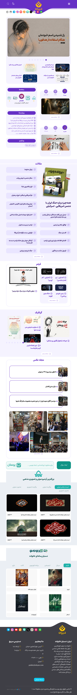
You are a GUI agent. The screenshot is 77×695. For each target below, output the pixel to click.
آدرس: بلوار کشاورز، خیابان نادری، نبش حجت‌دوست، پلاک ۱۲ (34, 650)
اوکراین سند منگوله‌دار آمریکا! (23, 232)
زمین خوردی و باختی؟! (61, 295)
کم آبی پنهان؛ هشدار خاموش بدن (16, 76)
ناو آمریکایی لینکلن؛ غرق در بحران (22, 195)
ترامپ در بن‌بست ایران (25, 225)
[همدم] (22, 96)
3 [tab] (40, 60)
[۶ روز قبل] (60, 287)
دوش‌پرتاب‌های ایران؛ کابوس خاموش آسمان (21, 205)
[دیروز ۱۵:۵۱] (62, 78)
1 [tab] (46, 60)
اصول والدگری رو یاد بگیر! (15, 65)
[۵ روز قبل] (60, 271)
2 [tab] (43, 60)
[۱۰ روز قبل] (55, 106)
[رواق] (9, 98)
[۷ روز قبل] (32, 338)
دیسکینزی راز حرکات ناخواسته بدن (49, 76)
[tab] (64, 93)
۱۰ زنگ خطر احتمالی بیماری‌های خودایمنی (22, 126)
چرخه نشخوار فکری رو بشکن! (57, 340)
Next (9, 38)
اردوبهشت (33, 615)
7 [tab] (29, 60)
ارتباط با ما (16, 646)
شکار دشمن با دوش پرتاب (24, 178)
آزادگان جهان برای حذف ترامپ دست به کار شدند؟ (20, 241)
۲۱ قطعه (43, 515)
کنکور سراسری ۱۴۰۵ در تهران (47, 372)
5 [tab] (35, 60)
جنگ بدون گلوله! (47, 295)
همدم (21, 100)
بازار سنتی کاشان (50, 386)
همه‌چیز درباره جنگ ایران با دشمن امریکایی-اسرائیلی (58, 204)
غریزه (68, 589)
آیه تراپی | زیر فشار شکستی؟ (60, 279)
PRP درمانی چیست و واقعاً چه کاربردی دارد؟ (21, 120)
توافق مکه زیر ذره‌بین (59, 225)
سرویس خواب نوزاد (30, 145)
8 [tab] (6, 342)
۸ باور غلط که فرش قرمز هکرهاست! (34, 347)
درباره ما (16, 650)
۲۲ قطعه (10, 540)
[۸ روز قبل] (23, 275)
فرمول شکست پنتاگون (59, 250)
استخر (68, 615)
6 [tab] (32, 60)
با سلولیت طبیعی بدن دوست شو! (33, 328)
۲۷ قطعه (43, 540)
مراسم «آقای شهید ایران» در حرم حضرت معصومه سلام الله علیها (36, 401)
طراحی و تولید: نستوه (12, 689)
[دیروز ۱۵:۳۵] (30, 68)
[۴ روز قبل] (46, 271)
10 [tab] (1, 342)
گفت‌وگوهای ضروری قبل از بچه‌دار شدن (23, 118)
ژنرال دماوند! (28, 169)
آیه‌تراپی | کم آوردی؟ (47, 279)
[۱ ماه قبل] (55, 143)
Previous (67, 38)
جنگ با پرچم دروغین (26, 250)
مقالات (38, 164)
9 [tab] (4, 342)
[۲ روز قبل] (62, 68)
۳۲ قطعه (10, 515)
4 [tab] (37, 60)
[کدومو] (15, 98)
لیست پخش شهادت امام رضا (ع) (28, 515)
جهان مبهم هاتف (32, 589)
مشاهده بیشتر (54, 117)
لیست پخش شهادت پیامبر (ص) (28, 540)
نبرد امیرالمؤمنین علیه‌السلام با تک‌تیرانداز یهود (48, 67)
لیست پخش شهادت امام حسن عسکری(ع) (59, 515)
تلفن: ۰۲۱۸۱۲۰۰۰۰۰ (36, 658)
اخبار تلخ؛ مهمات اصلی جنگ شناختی (21, 214)
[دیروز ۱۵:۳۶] (38, 37)
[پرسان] (28, 98)
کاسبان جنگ (62, 232)
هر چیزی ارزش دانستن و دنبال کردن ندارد (22, 131)
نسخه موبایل (39, 679)
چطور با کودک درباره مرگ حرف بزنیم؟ (23, 291)
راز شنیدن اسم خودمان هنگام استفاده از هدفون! (20, 128)
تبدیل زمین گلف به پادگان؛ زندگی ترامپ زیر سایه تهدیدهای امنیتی (54, 215)
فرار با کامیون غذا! (26, 186)
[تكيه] (34, 98)
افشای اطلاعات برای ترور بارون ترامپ (55, 240)
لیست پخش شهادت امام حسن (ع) (61, 540)
